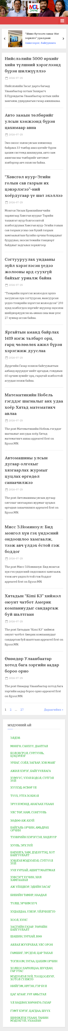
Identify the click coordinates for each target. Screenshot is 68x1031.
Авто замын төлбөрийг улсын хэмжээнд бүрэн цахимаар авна (30, 121)
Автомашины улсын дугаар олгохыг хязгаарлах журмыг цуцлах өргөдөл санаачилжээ (26, 470)
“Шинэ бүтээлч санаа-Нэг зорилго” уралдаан (42, 36)
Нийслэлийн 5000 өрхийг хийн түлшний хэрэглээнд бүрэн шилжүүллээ (33, 65)
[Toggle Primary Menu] (62, 20)
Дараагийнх (52, 709)
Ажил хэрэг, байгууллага (40, 42)
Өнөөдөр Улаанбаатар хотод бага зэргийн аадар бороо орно (32, 665)
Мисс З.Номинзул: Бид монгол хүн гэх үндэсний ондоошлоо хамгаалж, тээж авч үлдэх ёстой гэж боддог (32, 539)
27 (22, 709)
